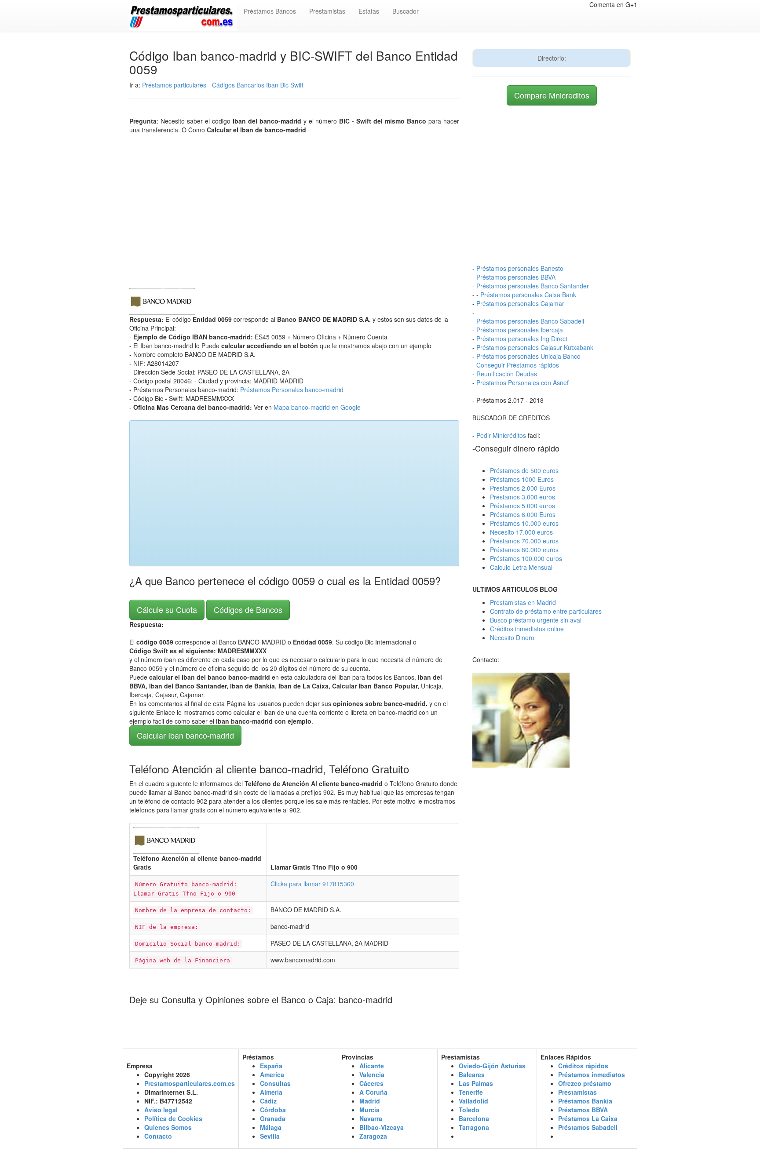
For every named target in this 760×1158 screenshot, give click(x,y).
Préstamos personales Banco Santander (532, 285)
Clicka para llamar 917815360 (312, 883)
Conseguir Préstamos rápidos (517, 365)
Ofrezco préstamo (584, 1083)
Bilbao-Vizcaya (381, 1127)
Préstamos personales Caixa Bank (528, 294)
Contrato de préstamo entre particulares (546, 611)
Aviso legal (161, 1109)
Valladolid (473, 1100)
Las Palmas (476, 1083)
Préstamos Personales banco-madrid (291, 389)
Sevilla (270, 1136)
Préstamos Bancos (270, 11)
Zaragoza (373, 1136)
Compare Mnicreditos (551, 95)
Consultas (275, 1083)
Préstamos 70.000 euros (524, 540)
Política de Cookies (173, 1118)
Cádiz (268, 1100)
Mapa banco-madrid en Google (317, 407)
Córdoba (273, 1109)
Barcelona (474, 1118)
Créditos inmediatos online (527, 628)
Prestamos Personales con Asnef (522, 382)
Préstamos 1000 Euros (522, 479)
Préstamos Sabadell (588, 1127)
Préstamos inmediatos (591, 1074)
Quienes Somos (168, 1127)
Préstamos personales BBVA (515, 277)
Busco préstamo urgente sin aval (535, 619)
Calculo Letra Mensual (521, 567)
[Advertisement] (294, 208)
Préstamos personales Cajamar (520, 303)
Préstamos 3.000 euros (522, 496)
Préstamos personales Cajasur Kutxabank (534, 347)
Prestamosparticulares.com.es (189, 1083)
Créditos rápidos (583, 1065)
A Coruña (373, 1092)
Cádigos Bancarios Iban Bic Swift (257, 84)
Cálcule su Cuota (167, 609)
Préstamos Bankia (585, 1100)
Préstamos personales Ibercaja (519, 329)
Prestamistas (327, 11)
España (271, 1065)
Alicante (371, 1065)
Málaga (270, 1127)
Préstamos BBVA (583, 1109)
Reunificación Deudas (506, 373)
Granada (272, 1118)
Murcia (369, 1109)
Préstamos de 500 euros (524, 470)
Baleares (472, 1074)
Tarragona (474, 1127)
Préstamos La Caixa (588, 1118)
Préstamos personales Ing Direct (521, 338)
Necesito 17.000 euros (521, 532)
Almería (271, 1092)
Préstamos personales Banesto (519, 268)
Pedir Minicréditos (501, 435)
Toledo (469, 1109)
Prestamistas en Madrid (523, 602)
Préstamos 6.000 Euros (522, 514)
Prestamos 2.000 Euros (522, 488)
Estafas (368, 11)
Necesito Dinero (512, 637)
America (272, 1074)
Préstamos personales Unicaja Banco (528, 356)
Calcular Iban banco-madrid (185, 735)
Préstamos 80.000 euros (524, 549)
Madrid (369, 1100)
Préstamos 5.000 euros (522, 505)
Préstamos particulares (174, 84)
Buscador (405, 11)
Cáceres (371, 1083)
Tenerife (471, 1092)
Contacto (158, 1136)
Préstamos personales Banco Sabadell (530, 321)
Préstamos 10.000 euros (524, 523)
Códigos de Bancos (248, 609)
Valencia (371, 1074)
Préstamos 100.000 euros (526, 558)
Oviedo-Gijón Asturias (492, 1065)
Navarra (370, 1118)
